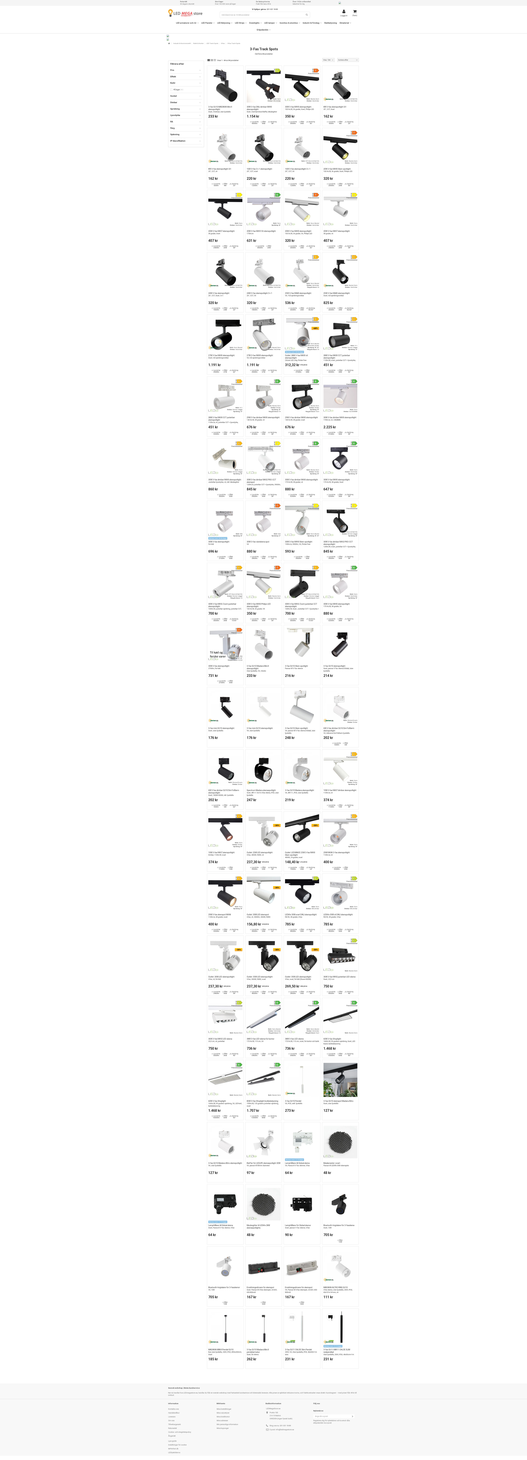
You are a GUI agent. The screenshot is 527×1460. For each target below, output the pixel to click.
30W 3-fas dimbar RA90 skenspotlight (339, 418)
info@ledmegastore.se (285, 1430)
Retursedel (172, 1428)
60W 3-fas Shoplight (339, 1041)
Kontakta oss (173, 1409)
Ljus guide (172, 1441)
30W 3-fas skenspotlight (218, 543)
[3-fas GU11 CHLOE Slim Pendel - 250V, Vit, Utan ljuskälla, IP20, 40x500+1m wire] (302, 1328)
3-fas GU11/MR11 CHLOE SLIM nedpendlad (338, 1353)
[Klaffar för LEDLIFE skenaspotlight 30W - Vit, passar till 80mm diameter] (264, 1142)
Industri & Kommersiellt (182, 43)
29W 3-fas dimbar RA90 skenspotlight (263, 418)
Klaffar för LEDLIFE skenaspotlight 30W (263, 1164)
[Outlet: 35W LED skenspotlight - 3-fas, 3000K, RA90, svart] (264, 956)
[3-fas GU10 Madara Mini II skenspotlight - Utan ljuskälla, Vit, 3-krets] (264, 645)
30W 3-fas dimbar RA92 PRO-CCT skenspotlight (339, 545)
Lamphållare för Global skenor (298, 1226)
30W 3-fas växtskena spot (258, 543)
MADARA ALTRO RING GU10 (338, 1289)
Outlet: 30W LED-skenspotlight (221, 978)
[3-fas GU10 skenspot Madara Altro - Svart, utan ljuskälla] (340, 1080)
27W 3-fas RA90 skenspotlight (221, 356)
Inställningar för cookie (177, 1445)
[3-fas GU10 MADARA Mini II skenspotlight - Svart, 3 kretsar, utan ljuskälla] (225, 86)
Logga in (343, 15)
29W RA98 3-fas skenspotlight (336, 853)
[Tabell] (215, 60)
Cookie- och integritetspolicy (179, 1432)
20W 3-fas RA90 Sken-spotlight (337, 170)
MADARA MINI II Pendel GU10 (225, 1351)
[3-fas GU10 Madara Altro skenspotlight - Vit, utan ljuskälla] (225, 1142)
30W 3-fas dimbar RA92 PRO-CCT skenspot (264, 483)
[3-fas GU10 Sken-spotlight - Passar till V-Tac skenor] (302, 645)
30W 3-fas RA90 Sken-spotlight (298, 543)
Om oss (171, 1420)
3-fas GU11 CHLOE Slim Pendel (301, 1351)
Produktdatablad (275, 73)
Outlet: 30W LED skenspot (258, 915)
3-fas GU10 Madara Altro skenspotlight (225, 1164)
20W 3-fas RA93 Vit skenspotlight (261, 232)
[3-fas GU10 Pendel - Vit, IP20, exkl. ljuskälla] (302, 1080)
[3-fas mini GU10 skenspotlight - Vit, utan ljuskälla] (264, 707)
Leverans (171, 1417)
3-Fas (223, 43)
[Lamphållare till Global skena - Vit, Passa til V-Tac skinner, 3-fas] (302, 1142)
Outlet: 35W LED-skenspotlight (298, 978)
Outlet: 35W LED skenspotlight (260, 978)
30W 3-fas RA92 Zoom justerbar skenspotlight (225, 607)
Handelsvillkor (174, 1413)
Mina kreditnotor (223, 1417)
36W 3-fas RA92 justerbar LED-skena (339, 978)
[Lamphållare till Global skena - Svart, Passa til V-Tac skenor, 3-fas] (225, 1204)
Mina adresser (222, 1420)
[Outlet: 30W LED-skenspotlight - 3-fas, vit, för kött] (225, 956)
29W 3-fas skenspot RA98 (219, 915)
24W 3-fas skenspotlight (218, 294)
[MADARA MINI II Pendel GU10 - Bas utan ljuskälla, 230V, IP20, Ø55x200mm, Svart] (225, 1328)
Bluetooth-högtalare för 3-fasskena (338, 1226)
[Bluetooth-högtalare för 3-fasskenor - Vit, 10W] (225, 1266)
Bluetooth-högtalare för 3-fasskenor (224, 1288)
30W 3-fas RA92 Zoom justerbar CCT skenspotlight (302, 607)
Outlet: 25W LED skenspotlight (260, 853)
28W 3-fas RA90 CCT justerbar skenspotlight (339, 359)
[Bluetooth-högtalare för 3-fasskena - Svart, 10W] (340, 1204)
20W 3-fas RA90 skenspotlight (298, 232)
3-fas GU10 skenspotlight (338, 668)
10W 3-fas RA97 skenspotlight (221, 853)
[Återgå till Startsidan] (169, 43)
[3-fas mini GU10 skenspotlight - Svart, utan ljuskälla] (225, 707)
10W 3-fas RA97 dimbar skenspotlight (339, 791)
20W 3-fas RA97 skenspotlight (221, 232)
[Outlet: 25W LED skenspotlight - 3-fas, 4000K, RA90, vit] (264, 831)
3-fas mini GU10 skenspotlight (221, 729)
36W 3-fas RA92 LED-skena (220, 1040)
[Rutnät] (209, 60)
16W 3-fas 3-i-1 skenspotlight (259, 170)
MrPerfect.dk (173, 1449)
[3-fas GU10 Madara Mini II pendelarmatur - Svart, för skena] (264, 1328)
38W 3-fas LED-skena (302, 1040)
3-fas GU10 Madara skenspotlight (299, 791)
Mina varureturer (223, 1413)
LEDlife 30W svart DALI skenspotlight (301, 915)
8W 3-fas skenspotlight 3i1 (334, 108)
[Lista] (212, 60)
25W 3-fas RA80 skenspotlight (298, 294)
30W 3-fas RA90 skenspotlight (299, 108)
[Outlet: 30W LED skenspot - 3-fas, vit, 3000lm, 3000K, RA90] (264, 894)
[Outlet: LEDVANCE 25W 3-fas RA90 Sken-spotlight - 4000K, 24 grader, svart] (302, 831)
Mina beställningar (224, 1409)
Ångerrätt (172, 1436)
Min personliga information (227, 1424)
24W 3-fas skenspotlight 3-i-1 (259, 294)
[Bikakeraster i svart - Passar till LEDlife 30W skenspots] (340, 1142)
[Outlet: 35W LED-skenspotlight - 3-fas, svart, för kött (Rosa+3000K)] (302, 956)
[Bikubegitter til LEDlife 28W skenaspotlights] (264, 1204)
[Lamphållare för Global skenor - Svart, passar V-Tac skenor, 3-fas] (302, 1204)
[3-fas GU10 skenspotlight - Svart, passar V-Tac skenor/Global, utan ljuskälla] (340, 645)
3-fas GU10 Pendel (293, 1102)
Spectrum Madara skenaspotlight (263, 792)
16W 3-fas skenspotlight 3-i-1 (297, 170)
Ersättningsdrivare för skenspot (262, 1289)
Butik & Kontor (198, 43)
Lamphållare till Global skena (297, 1164)
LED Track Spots (212, 43)
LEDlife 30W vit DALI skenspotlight (338, 915)
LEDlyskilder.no (174, 1452)
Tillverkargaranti (174, 1424)
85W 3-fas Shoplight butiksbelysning (263, 1103)
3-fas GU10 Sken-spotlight (296, 667)
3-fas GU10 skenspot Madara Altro (338, 1102)
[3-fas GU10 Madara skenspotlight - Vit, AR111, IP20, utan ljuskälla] (302, 769)
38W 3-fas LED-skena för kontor (260, 1040)
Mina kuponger (223, 1428)
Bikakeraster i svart (336, 1164)
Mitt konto (221, 1403)
